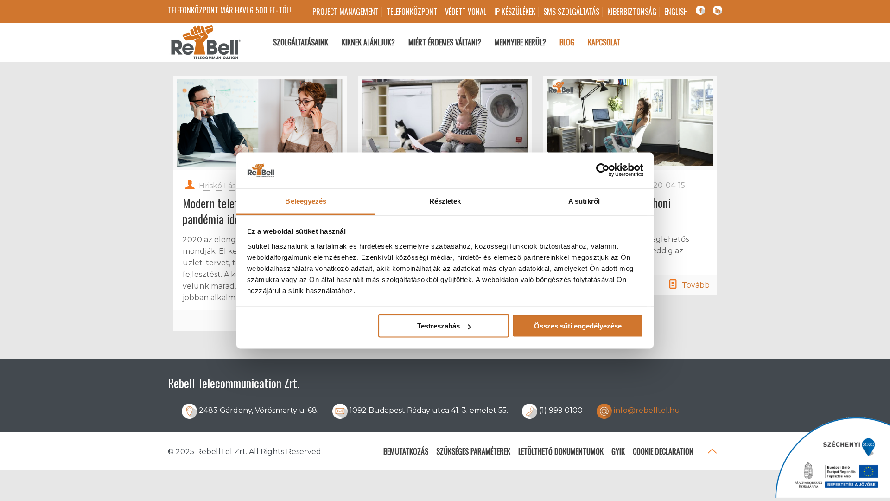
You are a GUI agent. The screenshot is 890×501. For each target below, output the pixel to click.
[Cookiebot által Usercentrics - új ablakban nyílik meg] (602, 170)
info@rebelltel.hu (647, 410)
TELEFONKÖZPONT (412, 11)
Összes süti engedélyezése (578, 326)
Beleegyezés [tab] (305, 201)
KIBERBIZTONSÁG (631, 11)
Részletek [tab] (445, 201)
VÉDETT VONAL (465, 11)
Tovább (696, 285)
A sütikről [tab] (584, 201)
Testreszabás (438, 326)
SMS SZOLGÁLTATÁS (571, 11)
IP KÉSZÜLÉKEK (514, 11)
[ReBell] (205, 42)
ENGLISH (676, 11)
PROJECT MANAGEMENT (345, 11)
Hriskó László (223, 185)
